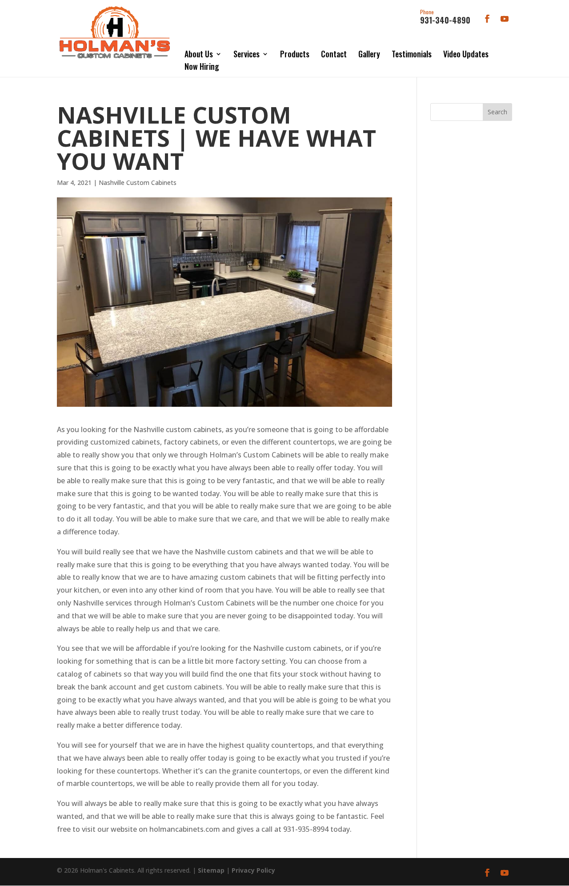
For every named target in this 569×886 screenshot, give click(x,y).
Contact (334, 54)
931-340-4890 (445, 17)
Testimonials (412, 54)
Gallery (369, 54)
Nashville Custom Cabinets (137, 182)
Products (294, 54)
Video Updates (466, 54)
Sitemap (211, 870)
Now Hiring (201, 66)
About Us (198, 54)
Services (246, 54)
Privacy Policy (253, 870)
